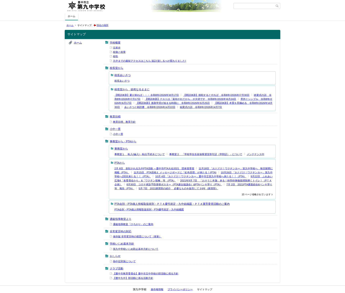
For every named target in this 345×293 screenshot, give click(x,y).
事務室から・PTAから (123, 141)
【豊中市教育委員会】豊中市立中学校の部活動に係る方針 (145, 273)
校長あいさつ (122, 75)
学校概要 (115, 42)
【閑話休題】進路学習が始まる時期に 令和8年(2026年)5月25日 (173, 103)
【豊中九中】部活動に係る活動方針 (133, 278)
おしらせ (115, 256)
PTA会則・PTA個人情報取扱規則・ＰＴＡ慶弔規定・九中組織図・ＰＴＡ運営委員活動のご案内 (172, 203)
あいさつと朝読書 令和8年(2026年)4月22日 (149, 107)
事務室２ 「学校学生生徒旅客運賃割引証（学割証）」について (205, 154)
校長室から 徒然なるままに (132, 89)
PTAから (119, 162)
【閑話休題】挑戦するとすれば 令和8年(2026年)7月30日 (216, 95)
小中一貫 (115, 128)
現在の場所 (102, 25)
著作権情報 (157, 289)
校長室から (116, 67)
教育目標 (115, 116)
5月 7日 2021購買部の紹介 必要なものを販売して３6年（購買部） (178, 188)
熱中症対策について (124, 261)
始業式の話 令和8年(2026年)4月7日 (201, 107)
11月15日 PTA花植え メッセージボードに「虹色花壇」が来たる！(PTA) (175, 172)
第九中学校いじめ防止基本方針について (135, 248)
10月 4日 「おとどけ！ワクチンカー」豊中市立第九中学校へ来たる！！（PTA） (200, 176)
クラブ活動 (116, 268)
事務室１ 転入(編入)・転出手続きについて (139, 154)
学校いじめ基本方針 (122, 243)
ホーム (71, 16)
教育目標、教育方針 (124, 121)
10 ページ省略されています (256, 194)
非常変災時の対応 (120, 231)
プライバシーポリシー (180, 289)
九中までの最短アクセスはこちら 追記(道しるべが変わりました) (149, 60)
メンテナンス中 (255, 154)
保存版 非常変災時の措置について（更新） (137, 236)
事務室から (121, 148)
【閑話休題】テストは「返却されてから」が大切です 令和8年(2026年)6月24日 (190, 99)
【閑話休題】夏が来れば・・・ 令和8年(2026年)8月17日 (146, 95)
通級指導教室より (120, 218)
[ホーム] (150, 6)
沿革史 (117, 47)
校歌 (115, 56)
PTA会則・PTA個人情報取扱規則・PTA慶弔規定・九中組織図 (149, 209)
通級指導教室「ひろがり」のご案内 (133, 224)
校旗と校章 (119, 52)
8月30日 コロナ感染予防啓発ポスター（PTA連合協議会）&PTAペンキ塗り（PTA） (174, 184)
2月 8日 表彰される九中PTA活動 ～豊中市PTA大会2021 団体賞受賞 (154, 168)
